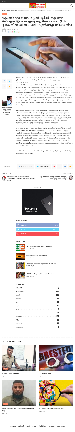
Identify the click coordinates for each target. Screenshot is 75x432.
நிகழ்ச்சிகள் (19, 316)
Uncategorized (20, 291)
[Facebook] (9, 32)
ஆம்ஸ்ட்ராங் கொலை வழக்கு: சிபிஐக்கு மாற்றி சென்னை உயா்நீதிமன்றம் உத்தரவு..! (7, 111)
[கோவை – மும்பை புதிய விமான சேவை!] (20, 256)
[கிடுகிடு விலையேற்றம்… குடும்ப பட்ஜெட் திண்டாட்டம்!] (20, 275)
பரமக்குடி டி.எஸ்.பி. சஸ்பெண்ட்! (11, 373)
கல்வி (17, 302)
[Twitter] (11, 32)
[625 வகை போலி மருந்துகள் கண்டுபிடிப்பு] (56, 393)
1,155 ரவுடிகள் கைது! (45, 373)
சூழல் (17, 309)
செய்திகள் (18, 313)
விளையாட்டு (19, 323)
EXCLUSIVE (19, 288)
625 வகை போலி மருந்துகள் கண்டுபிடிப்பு (51, 408)
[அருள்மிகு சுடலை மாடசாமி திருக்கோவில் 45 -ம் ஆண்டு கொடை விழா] (20, 265)
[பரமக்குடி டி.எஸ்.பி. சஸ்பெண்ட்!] (19, 358)
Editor (9, 29)
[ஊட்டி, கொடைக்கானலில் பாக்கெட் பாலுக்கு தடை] (20, 247)
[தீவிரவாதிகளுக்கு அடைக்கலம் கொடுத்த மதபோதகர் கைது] (19, 393)
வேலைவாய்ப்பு (19, 327)
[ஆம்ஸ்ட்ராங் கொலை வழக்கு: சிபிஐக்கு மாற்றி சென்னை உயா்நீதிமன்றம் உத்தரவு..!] (7, 101)
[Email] (19, 32)
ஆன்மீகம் (18, 298)
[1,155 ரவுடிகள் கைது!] (56, 358)
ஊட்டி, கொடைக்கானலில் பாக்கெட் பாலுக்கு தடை (40, 246)
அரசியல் (18, 295)
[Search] (71, 5)
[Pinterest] (13, 32)
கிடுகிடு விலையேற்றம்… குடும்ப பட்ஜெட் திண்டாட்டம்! (40, 274)
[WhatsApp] (15, 32)
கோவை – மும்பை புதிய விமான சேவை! (37, 255)
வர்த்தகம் (18, 320)
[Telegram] (17, 32)
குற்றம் (4, 13)
